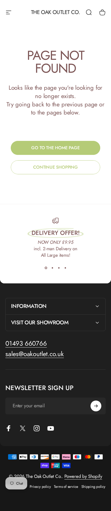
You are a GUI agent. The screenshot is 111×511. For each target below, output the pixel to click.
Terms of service (66, 486)
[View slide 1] (46, 268)
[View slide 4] (65, 268)
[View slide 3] (59, 268)
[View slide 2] (52, 268)
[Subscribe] (96, 406)
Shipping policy (93, 486)
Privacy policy (40, 486)
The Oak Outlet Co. (55, 12)
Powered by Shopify (83, 476)
